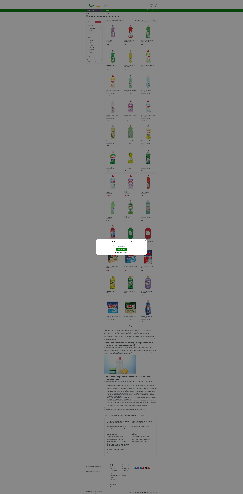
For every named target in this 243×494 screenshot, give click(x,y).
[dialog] (121, 247)
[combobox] (145, 240)
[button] (121, 253)
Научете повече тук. (121, 246)
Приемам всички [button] (121, 249)
